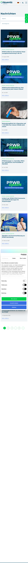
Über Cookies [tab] (23, 258)
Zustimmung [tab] (5, 258)
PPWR (3, 49)
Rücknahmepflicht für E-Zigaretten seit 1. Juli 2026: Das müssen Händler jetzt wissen (14, 125)
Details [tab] (14, 258)
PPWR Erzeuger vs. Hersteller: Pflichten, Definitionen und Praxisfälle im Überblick (13, 162)
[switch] (25, 285)
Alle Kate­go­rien (5, 23)
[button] (26, 2)
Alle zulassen (14, 298)
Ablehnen (14, 307)
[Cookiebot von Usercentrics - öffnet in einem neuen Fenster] (21, 255)
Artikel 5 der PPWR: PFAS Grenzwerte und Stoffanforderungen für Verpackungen (13, 200)
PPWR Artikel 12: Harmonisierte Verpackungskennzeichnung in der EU (14, 52)
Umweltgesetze (10, 49)
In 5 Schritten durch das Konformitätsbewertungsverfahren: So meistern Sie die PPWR (13, 310)
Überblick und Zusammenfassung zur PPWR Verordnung (13, 236)
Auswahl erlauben (14, 303)
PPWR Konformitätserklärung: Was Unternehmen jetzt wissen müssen (13, 88)
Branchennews (6, 121)
